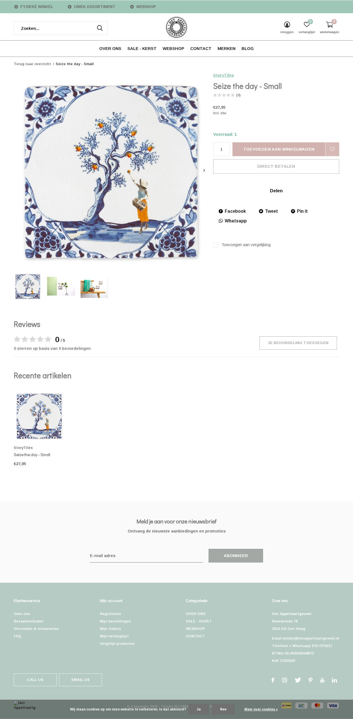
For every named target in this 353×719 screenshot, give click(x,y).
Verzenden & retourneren (36, 629)
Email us (80, 680)
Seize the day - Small (32, 454)
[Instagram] (284, 680)
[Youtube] (322, 680)
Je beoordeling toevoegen (298, 343)
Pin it (302, 211)
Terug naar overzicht (32, 64)
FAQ (17, 636)
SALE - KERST (142, 48)
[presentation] (204, 170)
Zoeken (100, 28)
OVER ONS (110, 48)
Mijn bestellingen (115, 621)
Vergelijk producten (117, 643)
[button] (28, 286)
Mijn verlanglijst (114, 636)
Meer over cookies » (261, 709)
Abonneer (236, 555)
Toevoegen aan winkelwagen (278, 149)
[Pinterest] (310, 680)
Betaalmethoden (29, 621)
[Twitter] (298, 680)
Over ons (22, 614)
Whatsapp (236, 221)
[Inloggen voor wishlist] (332, 149)
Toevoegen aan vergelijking (246, 244)
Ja (199, 709)
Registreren (110, 614)
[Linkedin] (334, 680)
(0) (238, 95)
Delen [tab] (276, 190)
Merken (227, 48)
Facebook (235, 211)
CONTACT (201, 48)
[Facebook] (272, 680)
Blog (248, 48)
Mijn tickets (110, 629)
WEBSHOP (173, 48)
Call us (35, 680)
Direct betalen (276, 166)
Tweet (271, 211)
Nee (223, 709)
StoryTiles (223, 75)
